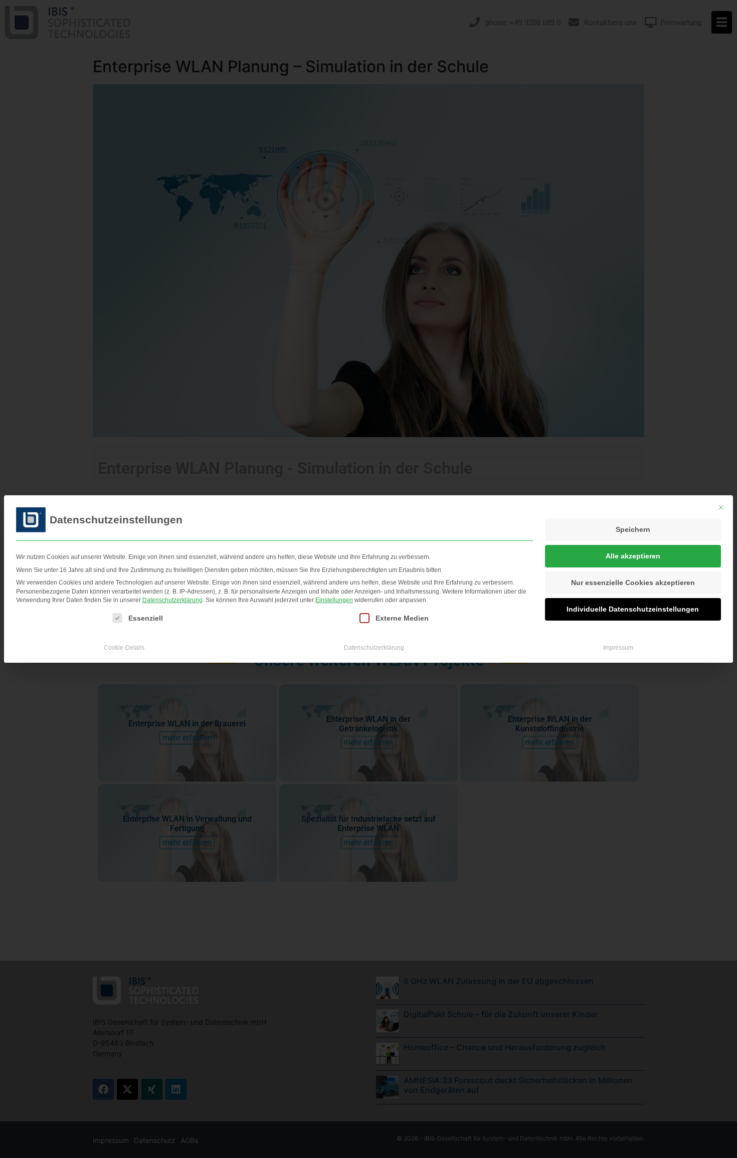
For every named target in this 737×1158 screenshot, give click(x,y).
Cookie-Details (124, 647)
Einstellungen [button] (334, 600)
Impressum (618, 647)
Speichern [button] (633, 529)
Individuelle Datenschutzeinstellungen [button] (633, 609)
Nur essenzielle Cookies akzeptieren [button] (633, 582)
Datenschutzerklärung (172, 600)
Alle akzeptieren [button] (633, 556)
